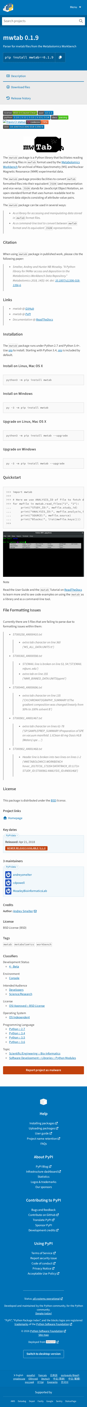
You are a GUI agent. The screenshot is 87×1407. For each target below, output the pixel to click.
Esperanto (52, 1382)
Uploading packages (42, 1128)
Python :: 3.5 (17, 1037)
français (42, 1375)
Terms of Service (41, 1253)
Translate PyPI (42, 1220)
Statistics (43, 1176)
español (31, 1375)
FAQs (43, 1143)
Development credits (42, 1230)
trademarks (21, 1324)
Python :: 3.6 (17, 1042)
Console (14, 978)
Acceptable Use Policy (42, 1273)
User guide (42, 1133)
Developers (16, 990)
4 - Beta (14, 966)
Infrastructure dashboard (42, 1171)
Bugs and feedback (43, 1210)
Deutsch (45, 1379)
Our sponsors (43, 1187)
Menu (73, 7)
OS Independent (19, 1017)
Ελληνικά (33, 1379)
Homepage (15, 818)
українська (19, 1379)
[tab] (43, 76)
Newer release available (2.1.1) (26, 848)
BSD (53, 800)
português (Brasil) (70, 1375)
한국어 (64, 1382)
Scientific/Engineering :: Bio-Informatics (34, 1053)
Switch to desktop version (44, 1354)
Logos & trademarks (43, 1182)
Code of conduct (42, 1263)
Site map (43, 1335)
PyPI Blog (42, 1166)
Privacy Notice (42, 1268)
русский (29, 1382)
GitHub (29, 308)
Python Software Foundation (52, 1324)
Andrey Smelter (23, 911)
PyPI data (11, 835)
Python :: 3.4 (17, 1033)
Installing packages (42, 1123)
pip (10, 350)
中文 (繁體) (74, 1379)
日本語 (53, 1375)
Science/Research (20, 994)
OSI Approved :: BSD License (27, 1006)
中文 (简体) (59, 1379)
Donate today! (43, 1313)
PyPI (28, 314)
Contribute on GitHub (41, 1215)
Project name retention (42, 1138)
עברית (40, 1382)
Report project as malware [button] (43, 1070)
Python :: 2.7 (17, 1029)
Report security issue (43, 1258)
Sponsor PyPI (43, 1225)
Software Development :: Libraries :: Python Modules (42, 1058)
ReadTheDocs (44, 319)
